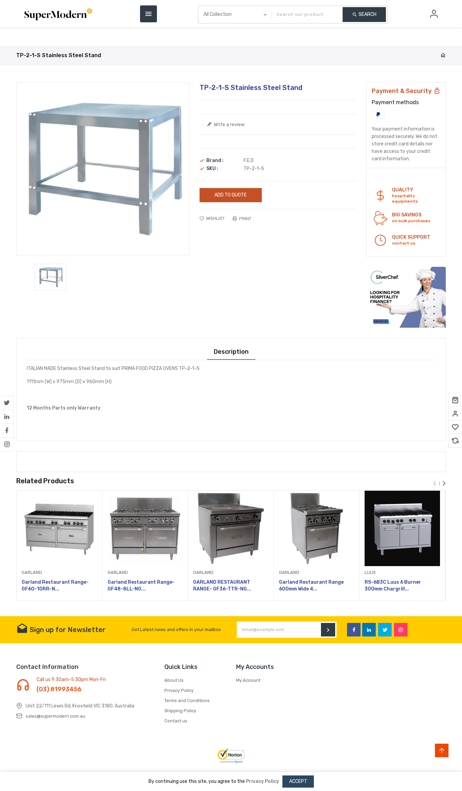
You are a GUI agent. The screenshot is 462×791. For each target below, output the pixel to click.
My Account (248, 680)
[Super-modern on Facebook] (7, 430)
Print (244, 218)
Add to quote (230, 195)
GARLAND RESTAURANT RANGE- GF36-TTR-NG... (222, 585)
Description (231, 351)
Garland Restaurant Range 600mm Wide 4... (311, 585)
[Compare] (455, 440)
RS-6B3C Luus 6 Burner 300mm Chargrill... (393, 585)
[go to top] (441, 750)
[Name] (328, 629)
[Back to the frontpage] (443, 56)
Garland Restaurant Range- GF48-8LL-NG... (141, 585)
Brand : (215, 160)
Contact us (175, 720)
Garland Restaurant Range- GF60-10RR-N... (55, 585)
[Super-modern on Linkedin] (7, 416)
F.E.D (249, 160)
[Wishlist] (455, 427)
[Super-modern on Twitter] (7, 403)
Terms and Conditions (187, 700)
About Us (174, 680)
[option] (50, 277)
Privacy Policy (178, 690)
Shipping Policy (180, 710)
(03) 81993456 (59, 689)
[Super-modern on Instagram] (7, 444)
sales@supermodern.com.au (55, 716)
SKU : (212, 168)
